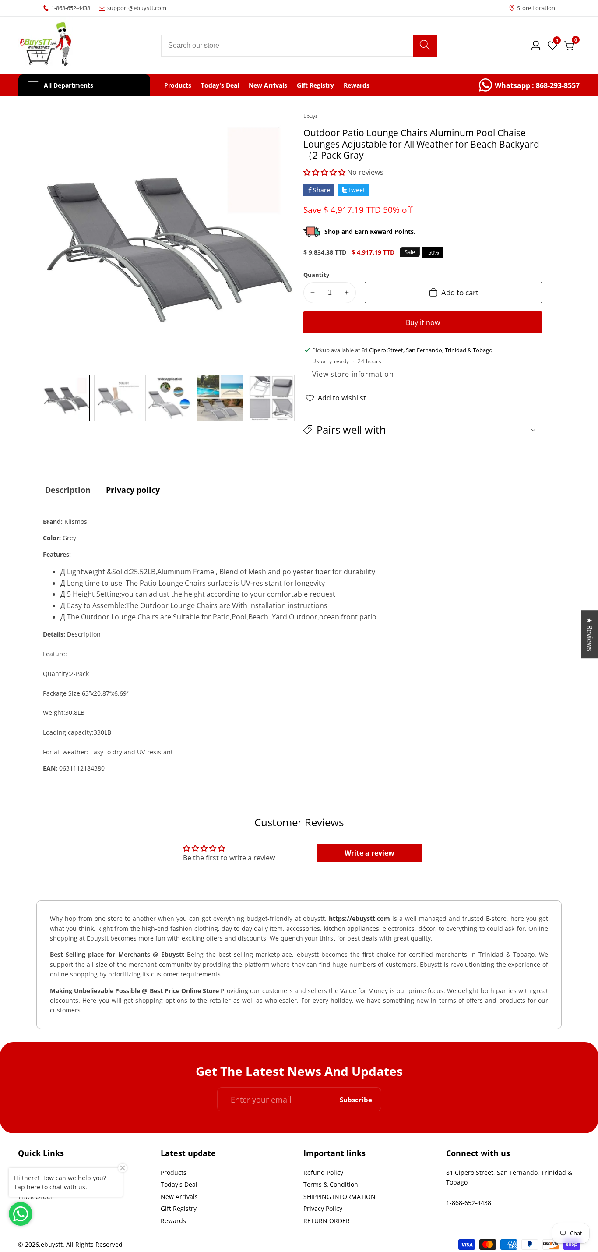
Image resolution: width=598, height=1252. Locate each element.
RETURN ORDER (326, 1221)
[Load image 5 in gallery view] (271, 398)
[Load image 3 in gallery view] (168, 398)
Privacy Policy (322, 1208)
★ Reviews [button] (589, 634)
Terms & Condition (330, 1184)
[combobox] (299, 46)
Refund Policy (323, 1172)
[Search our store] (425, 46)
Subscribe (356, 1099)
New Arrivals (268, 85)
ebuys (310, 116)
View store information (353, 374)
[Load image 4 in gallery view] (220, 398)
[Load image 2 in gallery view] (117, 398)
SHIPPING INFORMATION (339, 1196)
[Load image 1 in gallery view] (66, 398)
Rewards (356, 85)
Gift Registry (315, 85)
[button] (325, 172)
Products (177, 85)
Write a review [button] (369, 853)
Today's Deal (220, 85)
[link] (529, 85)
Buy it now (423, 322)
